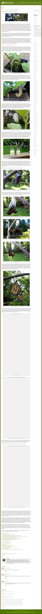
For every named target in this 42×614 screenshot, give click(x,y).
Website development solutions (32, 612)
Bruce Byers (4, 554)
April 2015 (35, 109)
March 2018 (35, 78)
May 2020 (35, 65)
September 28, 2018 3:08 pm (8, 568)
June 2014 (35, 117)
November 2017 (35, 82)
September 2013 (35, 126)
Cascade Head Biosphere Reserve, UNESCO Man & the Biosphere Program (12, 549)
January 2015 (35, 112)
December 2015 (35, 100)
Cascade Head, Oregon (6, 548)
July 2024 (35, 47)
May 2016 (35, 96)
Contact (39, 2)
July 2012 (35, 138)
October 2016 (35, 91)
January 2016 (35, 99)
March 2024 (35, 48)
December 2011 (35, 143)
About (8, 612)
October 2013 (35, 125)
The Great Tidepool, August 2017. (7, 540)
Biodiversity (35, 150)
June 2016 (35, 95)
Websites (3, 595)
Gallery (12, 612)
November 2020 (35, 61)
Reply (6, 571)
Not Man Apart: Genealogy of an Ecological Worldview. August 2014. (11, 538)
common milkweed (4, 553)
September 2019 (35, 69)
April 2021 (35, 60)
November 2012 (35, 134)
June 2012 (35, 139)
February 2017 (35, 87)
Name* (2, 590)
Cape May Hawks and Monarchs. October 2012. (9, 537)
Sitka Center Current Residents (7, 547)
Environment (35, 154)
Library (30, 2)
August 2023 (35, 52)
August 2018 (35, 73)
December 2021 (35, 57)
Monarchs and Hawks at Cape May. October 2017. (9, 539)
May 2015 (35, 108)
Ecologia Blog (34, 2)
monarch (7, 553)
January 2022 (35, 56)
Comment (3, 598)
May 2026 (35, 44)
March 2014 (35, 121)
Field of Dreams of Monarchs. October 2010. (8, 534)
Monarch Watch (5, 544)
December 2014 (35, 113)
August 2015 (35, 104)
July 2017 (35, 83)
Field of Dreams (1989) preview (7, 543)
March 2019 (35, 70)
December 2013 (35, 122)
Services (10, 612)
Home (7, 612)
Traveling (35, 155)
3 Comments (4, 555)
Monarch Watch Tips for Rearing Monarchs (8, 545)
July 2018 (35, 74)
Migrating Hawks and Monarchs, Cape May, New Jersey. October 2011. (12, 535)
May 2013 (35, 130)
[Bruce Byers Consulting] (7, 3)
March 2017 (35, 86)
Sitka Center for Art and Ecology (11, 553)
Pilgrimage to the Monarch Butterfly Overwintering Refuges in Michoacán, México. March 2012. (15, 536)
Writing (23, 2)
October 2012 (35, 135)
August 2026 (35, 43)
